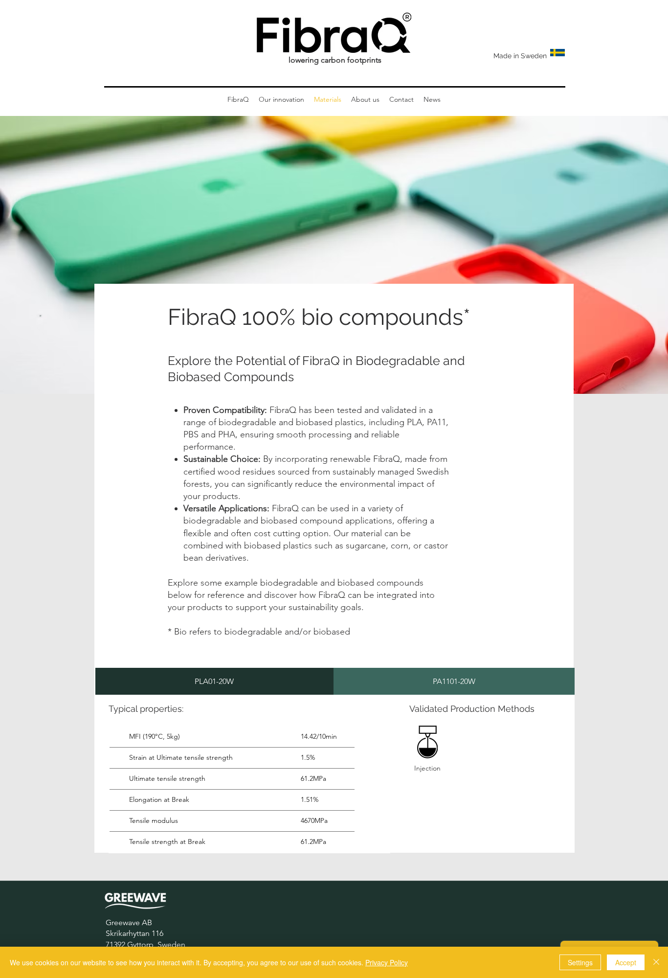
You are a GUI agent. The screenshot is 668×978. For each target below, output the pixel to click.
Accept (625, 962)
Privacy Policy (386, 962)
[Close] (656, 962)
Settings (580, 962)
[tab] (214, 681)
